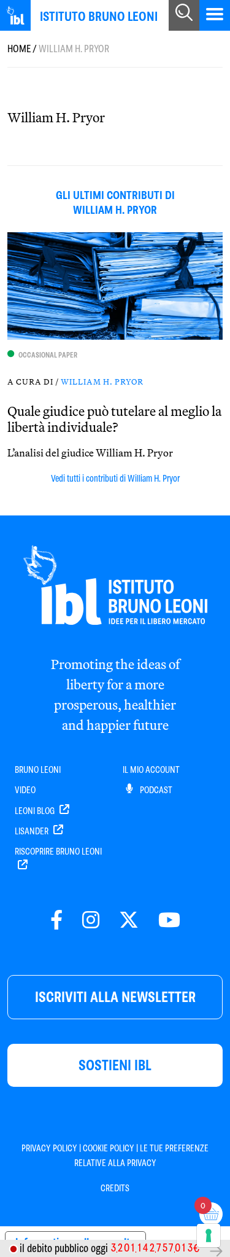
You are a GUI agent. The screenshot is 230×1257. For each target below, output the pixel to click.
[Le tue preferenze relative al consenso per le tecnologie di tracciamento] (208, 1235)
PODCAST (155, 790)
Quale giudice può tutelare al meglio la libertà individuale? (114, 419)
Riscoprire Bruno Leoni (58, 851)
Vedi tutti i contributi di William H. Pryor (115, 478)
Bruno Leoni (38, 770)
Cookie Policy (108, 1148)
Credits (115, 1188)
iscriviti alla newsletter (115, 997)
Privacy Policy (49, 1148)
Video (25, 790)
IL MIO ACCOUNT (151, 770)
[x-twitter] (129, 920)
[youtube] (169, 920)
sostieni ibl (115, 1065)
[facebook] (56, 920)
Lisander (32, 831)
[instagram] (90, 920)
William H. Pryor (102, 381)
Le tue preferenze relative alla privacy (141, 1155)
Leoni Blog (35, 811)
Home (19, 49)
